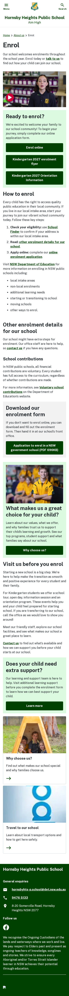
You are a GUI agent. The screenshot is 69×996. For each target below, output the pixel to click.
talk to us (53, 58)
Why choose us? (34, 550)
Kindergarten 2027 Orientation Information (34, 178)
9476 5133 (20, 897)
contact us (14, 348)
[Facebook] (6, 929)
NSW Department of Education (32, 264)
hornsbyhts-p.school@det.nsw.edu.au (39, 889)
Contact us (11, 643)
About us (19, 35)
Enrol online (34, 147)
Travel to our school (22, 828)
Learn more (34, 706)
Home (6, 35)
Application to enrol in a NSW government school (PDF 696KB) (34, 448)
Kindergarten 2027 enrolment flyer (34, 162)
